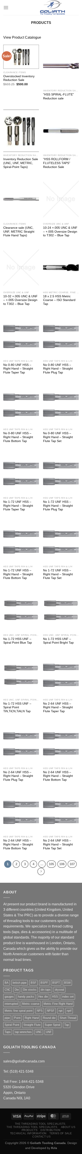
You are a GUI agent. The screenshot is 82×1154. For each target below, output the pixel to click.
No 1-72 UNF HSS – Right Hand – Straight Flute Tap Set (58, 574)
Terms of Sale (60, 1133)
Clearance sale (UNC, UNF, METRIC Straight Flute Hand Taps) (18, 231)
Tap (66, 1024)
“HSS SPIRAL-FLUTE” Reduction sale (58, 96)
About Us (68, 1127)
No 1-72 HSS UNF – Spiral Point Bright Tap (58, 640)
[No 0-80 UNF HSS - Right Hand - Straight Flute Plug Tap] (61, 336)
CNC (7, 989)
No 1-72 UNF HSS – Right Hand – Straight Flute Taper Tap (18, 505)
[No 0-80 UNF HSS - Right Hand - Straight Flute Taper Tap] (21, 336)
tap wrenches (23, 1032)
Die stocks (30, 989)
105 (51, 864)
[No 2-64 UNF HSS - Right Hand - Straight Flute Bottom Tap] (61, 743)
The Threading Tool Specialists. (40, 1123)
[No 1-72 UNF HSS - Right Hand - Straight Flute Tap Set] (61, 542)
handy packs (26, 996)
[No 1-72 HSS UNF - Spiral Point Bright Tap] (61, 610)
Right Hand (32, 1017)
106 (62, 864)
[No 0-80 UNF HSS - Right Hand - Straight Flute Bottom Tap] (21, 405)
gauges (9, 996)
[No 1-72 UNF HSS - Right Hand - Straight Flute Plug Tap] (61, 473)
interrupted (11, 1003)
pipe (7, 1017)
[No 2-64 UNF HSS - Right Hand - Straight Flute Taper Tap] (61, 675)
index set (68, 996)
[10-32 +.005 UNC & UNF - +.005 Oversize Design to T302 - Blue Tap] (21, 268)
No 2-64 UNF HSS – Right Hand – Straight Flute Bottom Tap (58, 776)
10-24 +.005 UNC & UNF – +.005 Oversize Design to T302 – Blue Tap (60, 231)
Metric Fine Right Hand (58, 1003)
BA (7, 982)
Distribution (50, 1130)
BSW (67, 982)
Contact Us (41, 1136)
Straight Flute (31, 1024)
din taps (46, 989)
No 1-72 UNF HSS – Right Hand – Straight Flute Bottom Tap (18, 574)
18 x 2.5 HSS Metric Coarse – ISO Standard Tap (59, 300)
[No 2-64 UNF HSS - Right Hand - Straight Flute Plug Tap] (21, 743)
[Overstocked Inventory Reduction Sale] (21, 57)
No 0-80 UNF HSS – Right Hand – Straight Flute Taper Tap (18, 368)
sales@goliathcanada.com (24, 1061)
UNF (49, 1032)
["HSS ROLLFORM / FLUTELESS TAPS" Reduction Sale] (61, 131)
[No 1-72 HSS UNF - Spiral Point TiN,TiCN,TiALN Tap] (21, 675)
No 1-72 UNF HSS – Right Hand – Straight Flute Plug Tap (58, 505)
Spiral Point (12, 1024)
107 (72, 864)
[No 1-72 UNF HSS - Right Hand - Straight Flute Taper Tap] (21, 473)
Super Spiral (52, 1024)
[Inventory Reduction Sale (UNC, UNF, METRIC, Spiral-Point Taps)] (21, 131)
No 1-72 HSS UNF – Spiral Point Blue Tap (17, 640)
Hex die (43, 996)
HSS (55, 996)
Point (17, 1017)
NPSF (50, 1010)
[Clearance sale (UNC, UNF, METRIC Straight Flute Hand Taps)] (21, 199)
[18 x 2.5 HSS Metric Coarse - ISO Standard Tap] (61, 268)
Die (17, 989)
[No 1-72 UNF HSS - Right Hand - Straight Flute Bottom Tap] (21, 542)
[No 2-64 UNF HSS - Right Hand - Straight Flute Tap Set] (61, 812)
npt (61, 1010)
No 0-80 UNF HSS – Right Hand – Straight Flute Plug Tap (58, 368)
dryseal (59, 989)
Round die (49, 1017)
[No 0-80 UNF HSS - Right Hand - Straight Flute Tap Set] (61, 405)
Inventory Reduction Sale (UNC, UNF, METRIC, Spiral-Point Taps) (20, 163)
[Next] (41, 871)
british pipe (19, 982)
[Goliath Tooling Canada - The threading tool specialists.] (52, 7)
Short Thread (68, 1017)
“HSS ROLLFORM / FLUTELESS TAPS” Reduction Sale (56, 163)
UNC (39, 1032)
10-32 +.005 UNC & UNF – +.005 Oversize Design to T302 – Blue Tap (20, 300)
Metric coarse (30, 1003)
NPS (40, 1010)
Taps (8, 1032)
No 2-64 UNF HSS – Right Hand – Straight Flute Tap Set (58, 844)
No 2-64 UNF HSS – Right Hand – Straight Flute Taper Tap (58, 707)
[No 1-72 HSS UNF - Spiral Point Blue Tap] (21, 610)
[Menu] (6, 7)
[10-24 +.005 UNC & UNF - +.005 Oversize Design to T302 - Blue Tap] (61, 199)
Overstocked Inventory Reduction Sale (19, 78)
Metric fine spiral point (19, 1010)
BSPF (44, 982)
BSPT (56, 982)
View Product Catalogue (22, 37)
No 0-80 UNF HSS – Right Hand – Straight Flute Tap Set (58, 437)
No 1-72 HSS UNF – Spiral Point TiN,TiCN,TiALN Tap (17, 707)
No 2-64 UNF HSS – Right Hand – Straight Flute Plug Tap (18, 776)
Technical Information (28, 1133)
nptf (69, 1010)
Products (30, 1130)
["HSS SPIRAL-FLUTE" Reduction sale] (61, 66)
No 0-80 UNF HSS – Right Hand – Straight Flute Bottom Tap (18, 437)
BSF (33, 982)
